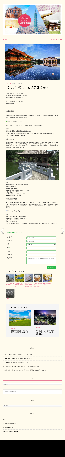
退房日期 (9, 240)
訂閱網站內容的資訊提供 (9, 423)
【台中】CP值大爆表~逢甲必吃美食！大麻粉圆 (38, 285)
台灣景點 (8, 84)
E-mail (9, 251)
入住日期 (9, 237)
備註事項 (9, 258)
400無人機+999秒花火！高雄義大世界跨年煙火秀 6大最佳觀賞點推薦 (45, 332)
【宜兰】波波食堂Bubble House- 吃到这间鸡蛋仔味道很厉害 (19, 370)
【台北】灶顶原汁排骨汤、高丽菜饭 (12, 354)
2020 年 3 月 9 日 (17, 84)
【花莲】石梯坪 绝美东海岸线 (10, 284)
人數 (8, 244)
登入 (4, 419)
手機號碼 (9, 254)
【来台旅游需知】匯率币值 (10, 362)
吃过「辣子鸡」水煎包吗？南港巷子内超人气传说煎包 (29, 285)
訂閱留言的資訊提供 (8, 427)
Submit (52, 267)
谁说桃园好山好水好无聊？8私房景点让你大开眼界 (16, 366)
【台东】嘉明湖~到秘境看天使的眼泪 (19, 285)
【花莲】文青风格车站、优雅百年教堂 (13, 358)
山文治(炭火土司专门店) (47, 284)
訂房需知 (8, 298)
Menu (5, 39)
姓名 (8, 247)
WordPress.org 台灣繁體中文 (11, 431)
